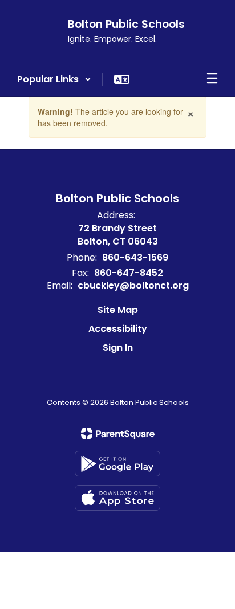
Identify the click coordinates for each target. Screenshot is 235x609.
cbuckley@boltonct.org (133, 285)
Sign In (118, 347)
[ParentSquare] (117, 433)
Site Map (118, 309)
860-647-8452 (128, 272)
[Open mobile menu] (212, 79)
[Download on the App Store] (117, 498)
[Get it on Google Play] (117, 463)
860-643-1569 (135, 257)
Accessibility (117, 328)
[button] (54, 79)
